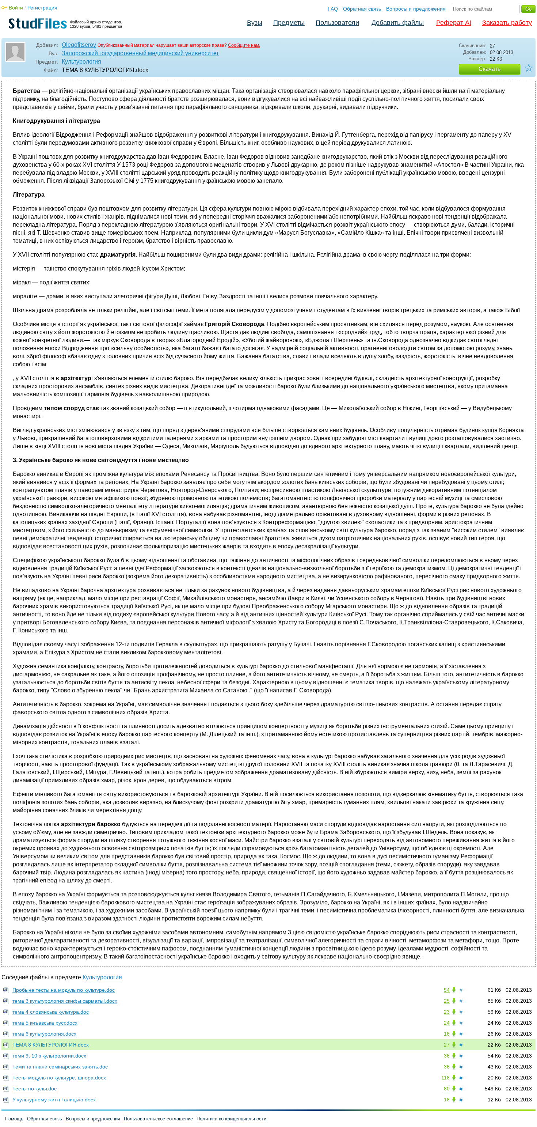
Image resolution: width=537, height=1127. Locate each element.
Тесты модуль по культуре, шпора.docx (59, 1078)
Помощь (14, 1119)
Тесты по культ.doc (34, 1089)
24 (447, 1023)
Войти (16, 8)
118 (445, 1078)
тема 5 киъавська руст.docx (44, 1023)
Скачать (489, 69)
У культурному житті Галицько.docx (54, 1100)
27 (447, 1045)
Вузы (254, 22)
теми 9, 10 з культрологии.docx (49, 1056)
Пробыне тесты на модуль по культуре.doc (63, 990)
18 (447, 1100)
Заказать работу (507, 22)
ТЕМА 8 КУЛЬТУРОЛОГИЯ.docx (50, 1045)
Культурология (81, 61)
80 (447, 1089)
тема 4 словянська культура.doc (50, 1012)
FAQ (333, 9)
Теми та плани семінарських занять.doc (60, 1067)
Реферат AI (453, 22)
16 (447, 1034)
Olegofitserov (79, 45)
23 (447, 1012)
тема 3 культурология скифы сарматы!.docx (64, 1001)
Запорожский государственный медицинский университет (140, 53)
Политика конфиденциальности (231, 1119)
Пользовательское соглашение (158, 1119)
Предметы (289, 22)
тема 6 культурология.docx (44, 1034)
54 (447, 990)
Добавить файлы (398, 22)
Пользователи (337, 22)
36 (447, 1056)
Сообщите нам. (244, 45)
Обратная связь (362, 9)
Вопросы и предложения (416, 9)
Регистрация (42, 8)
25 (447, 1001)
